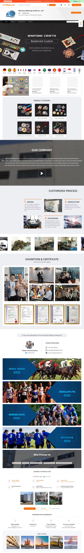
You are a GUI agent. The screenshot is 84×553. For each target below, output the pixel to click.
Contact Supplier (30, 508)
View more (9, 86)
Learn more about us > (55, 508)
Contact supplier (76, 12)
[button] (47, 5)
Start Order (43, 508)
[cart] (65, 5)
